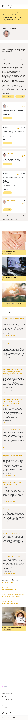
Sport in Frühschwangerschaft (9, 599)
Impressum (4, 690)
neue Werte (5, 587)
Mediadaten (4, 696)
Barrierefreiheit (5, 707)
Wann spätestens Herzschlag (9, 589)
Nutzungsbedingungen (7, 699)
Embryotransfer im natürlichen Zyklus (11, 596)
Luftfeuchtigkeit (6, 592)
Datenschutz (4, 702)
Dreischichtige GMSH (7, 601)
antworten (8, 118)
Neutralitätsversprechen (7, 693)
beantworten (21, 96)
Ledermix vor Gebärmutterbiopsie (10, 603)
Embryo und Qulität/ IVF (8, 582)
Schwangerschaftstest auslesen (10, 585)
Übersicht (5, 54)
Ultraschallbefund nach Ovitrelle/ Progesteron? (13, 594)
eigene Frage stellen (8, 96)
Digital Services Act (6, 705)
